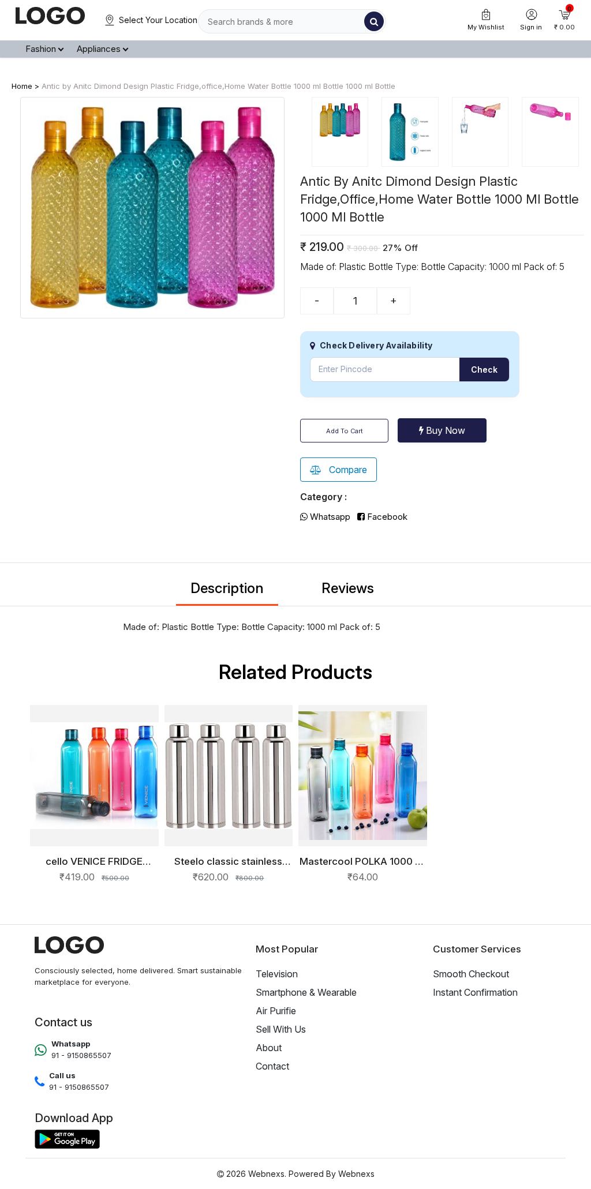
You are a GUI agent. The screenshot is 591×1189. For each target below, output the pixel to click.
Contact (272, 1066)
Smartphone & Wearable (306, 992)
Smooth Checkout (471, 974)
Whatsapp (329, 516)
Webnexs (356, 1174)
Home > (25, 86)
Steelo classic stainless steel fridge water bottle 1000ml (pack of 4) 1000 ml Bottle (228, 861)
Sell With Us (281, 1029)
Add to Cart (344, 431)
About (269, 1047)
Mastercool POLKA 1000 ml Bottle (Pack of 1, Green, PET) (362, 861)
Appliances (99, 48)
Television (277, 974)
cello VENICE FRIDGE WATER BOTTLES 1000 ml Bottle (94, 861)
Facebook (386, 516)
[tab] (340, 132)
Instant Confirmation (475, 992)
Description (227, 588)
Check (484, 369)
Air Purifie (276, 1011)
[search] (374, 21)
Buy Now (444, 430)
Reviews (347, 588)
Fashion (40, 48)
